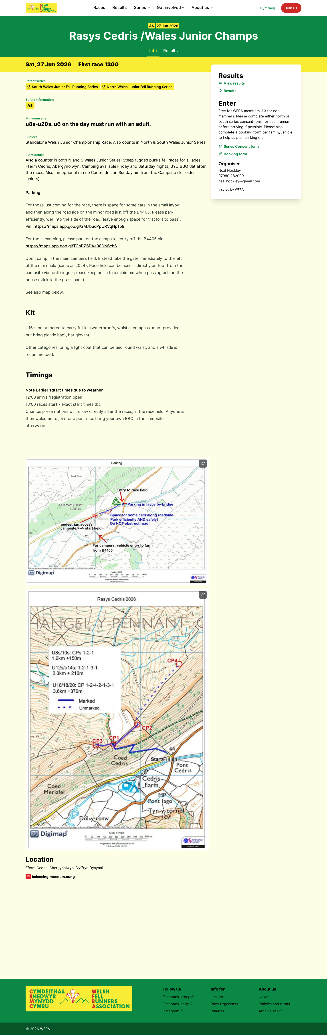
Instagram (171, 1011)
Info (153, 50)
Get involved (169, 7)
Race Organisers (224, 1004)
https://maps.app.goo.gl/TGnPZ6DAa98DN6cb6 (71, 246)
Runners (217, 1011)
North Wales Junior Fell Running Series (139, 87)
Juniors (217, 997)
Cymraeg (267, 8)
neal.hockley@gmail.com (239, 181)
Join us (291, 8)
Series (140, 7)
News (263, 997)
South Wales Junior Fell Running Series (65, 87)
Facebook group (176, 997)
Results (119, 7)
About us (200, 7)
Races (99, 7)
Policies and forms (274, 1004)
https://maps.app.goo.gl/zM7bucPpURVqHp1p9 (79, 226)
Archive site (269, 1011)
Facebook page (176, 1004)
